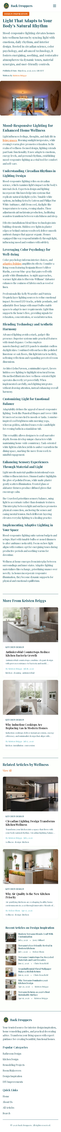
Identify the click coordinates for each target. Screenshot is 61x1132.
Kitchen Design (15, 647)
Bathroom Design (12, 1053)
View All (7, 770)
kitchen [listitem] (9, 672)
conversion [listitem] (29, 745)
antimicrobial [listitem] (28, 672)
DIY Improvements (13, 1081)
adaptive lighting (12, 263)
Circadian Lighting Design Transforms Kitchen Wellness (30, 822)
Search (6, 1113)
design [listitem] (18, 842)
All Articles (8, 1107)
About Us (8, 1102)
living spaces (10, 140)
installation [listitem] (18, 745)
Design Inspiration (12, 1076)
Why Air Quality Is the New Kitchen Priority (28, 895)
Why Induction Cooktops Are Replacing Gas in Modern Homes (27, 726)
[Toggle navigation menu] (54, 6)
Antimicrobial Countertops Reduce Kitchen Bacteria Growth (28, 653)
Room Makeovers (12, 1070)
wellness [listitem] (10, 842)
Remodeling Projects (14, 1065)
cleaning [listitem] (17, 672)
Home (6, 1096)
